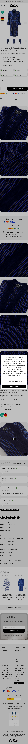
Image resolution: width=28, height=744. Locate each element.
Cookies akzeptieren (14, 386)
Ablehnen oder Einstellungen (14, 381)
